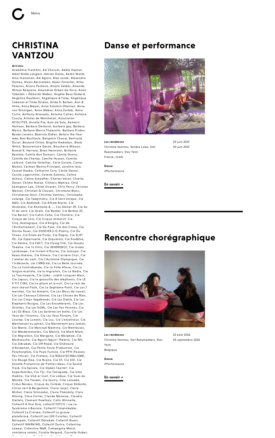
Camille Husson (53, 158)
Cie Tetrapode (57, 372)
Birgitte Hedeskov (59, 142)
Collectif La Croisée (26, 412)
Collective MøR (35, 428)
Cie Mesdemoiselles (26, 331)
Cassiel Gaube (22, 170)
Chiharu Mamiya (57, 182)
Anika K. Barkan (61, 102)
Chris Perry (66, 186)
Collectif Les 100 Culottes (49, 416)
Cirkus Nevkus (22, 384)
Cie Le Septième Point (55, 287)
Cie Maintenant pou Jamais (65, 323)
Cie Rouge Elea (23, 359)
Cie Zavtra (50, 380)
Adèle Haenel (72, 69)
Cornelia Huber (75, 432)
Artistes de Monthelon (40, 118)
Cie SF (57, 359)
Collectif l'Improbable (60, 408)
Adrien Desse (54, 74)
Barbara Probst (74, 130)
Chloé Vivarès (46, 186)
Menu (35, 13)
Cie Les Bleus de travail (68, 291)
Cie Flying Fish (55, 243)
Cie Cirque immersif (51, 219)
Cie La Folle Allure (57, 267)
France (109, 156)
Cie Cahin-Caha (41, 214)
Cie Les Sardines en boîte (51, 311)
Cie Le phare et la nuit (45, 283)
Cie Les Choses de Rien (68, 295)
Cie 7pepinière (37, 198)
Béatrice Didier (46, 134)
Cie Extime (20, 243)
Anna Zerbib (64, 110)
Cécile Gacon (68, 170)
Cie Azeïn (36, 210)
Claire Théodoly (61, 392)
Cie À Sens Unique (63, 198)
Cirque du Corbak (47, 384)
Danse (108, 166)
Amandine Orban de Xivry (57, 90)
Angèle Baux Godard (69, 94)
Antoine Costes (62, 114)
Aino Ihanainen (23, 78)
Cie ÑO (77, 339)
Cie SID (69, 359)
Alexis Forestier (63, 82)
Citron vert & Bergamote (30, 388)
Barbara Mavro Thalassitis (42, 130)
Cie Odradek (21, 343)
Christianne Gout (24, 194)
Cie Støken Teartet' (53, 368)
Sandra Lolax (139, 146)
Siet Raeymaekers (142, 339)
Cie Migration (22, 335)
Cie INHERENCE (55, 247)
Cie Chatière (63, 214)
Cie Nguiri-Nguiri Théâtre (51, 339)
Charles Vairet (61, 178)
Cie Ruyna (43, 359)
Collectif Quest (67, 420)
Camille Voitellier (38, 162)
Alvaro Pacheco (37, 86)
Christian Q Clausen (39, 190)
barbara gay (62, 126)
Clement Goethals (38, 400)
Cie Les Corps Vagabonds (31, 299)
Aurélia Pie (37, 122)
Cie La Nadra (71, 271)
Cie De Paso (45, 227)
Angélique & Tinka (55, 98)
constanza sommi (24, 432)
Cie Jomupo (70, 251)
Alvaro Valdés (60, 86)
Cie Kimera (43, 255)
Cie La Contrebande (27, 267)
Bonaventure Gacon (37, 146)
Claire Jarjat (59, 388)
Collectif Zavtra (53, 424)
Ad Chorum (51, 69)
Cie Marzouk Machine (44, 327)
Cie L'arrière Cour (66, 255)
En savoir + (113, 184)
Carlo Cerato (62, 162)
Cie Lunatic (33, 319)
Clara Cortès (34, 396)
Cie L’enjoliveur (67, 319)
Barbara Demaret (38, 126)
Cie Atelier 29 (66, 206)
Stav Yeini (131, 151)
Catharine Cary (46, 170)
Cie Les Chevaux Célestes (31, 295)
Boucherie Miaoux (67, 146)
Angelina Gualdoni (26, 98)
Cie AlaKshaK (30, 202)
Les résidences (114, 141)
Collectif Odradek (41, 420)
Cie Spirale (30, 368)
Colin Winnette (64, 400)
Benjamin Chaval (54, 138)
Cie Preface (39, 355)
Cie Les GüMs (35, 307)
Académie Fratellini (26, 69)
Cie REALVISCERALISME (67, 355)
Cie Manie (19, 327)
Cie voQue (58, 376)
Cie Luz (48, 319)
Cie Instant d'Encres (44, 251)
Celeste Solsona (53, 174)
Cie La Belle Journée (67, 263)
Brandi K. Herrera (25, 150)
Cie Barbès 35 (72, 210)
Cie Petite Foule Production (51, 347)
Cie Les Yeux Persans (56, 315)
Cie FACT (36, 243)
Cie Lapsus (20, 279)
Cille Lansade (69, 380)
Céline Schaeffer (36, 178)
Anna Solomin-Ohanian (58, 106)
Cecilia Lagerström (26, 174)
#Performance (114, 171)
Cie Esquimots (52, 239)
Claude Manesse (57, 396)
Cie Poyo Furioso (45, 351)
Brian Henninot (51, 150)
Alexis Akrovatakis (37, 82)
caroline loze (71, 166)
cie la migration (48, 271)
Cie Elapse (60, 235)
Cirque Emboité (74, 384)
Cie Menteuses (73, 327)
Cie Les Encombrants (55, 303)
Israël (119, 156)
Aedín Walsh (75, 74)
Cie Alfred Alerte (54, 202)
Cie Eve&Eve (74, 239)
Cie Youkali (33, 380)
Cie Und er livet (36, 376)
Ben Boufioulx (30, 138)
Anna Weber (44, 110)
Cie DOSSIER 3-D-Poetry (51, 231)
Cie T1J (39, 372)
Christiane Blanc (67, 190)
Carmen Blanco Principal (42, 166)
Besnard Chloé (33, 142)
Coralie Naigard (50, 432)
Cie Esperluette (29, 239)
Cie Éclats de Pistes (37, 235)
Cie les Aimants (37, 291)
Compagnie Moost (61, 428)
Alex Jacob (61, 78)
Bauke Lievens (22, 134)
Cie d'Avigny (48, 223)
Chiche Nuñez (33, 182)
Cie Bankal (53, 210)
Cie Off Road (42, 343)
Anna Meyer (30, 106)
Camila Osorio (67, 154)
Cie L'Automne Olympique (57, 259)
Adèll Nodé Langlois (27, 74)
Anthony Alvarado (35, 114)
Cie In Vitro (34, 247)
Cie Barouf (20, 214)
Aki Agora (43, 78)
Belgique (110, 349)
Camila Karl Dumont (40, 154)
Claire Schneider (36, 392)
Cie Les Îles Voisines (62, 307)
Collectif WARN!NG (26, 424)
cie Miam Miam (72, 331)
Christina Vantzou (52, 194)
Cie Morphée (65, 335)
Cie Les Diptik (62, 299)
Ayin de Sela (56, 122)
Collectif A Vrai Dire (26, 404)
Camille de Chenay (26, 158)
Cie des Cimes (67, 227)
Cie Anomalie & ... (41, 206)
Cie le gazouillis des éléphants (52, 279)
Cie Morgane (43, 335)
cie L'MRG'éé (40, 263)
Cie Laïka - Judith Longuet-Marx (60, 275)
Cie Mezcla (51, 331)
